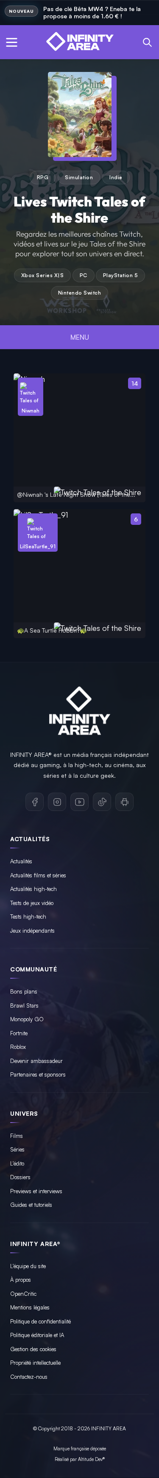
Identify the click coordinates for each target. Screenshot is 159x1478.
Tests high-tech (28, 916)
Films (16, 1135)
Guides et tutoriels (31, 1204)
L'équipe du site (28, 1266)
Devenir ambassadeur (36, 1060)
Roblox (18, 1046)
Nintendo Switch (79, 292)
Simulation (79, 177)
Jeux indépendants (32, 930)
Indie (116, 177)
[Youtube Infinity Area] (79, 802)
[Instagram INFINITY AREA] (57, 802)
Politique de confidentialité (40, 1321)
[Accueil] (79, 42)
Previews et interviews (36, 1191)
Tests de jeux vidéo (31, 902)
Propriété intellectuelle (35, 1362)
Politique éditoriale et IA (37, 1335)
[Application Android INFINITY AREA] (124, 802)
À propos (20, 1279)
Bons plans (23, 991)
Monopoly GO (27, 1019)
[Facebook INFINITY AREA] (34, 802)
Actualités (21, 861)
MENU (79, 337)
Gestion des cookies (33, 1349)
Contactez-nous (28, 1376)
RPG (43, 177)
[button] (11, 42)
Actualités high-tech (33, 888)
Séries (17, 1149)
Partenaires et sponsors (38, 1074)
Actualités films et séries (38, 875)
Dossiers (20, 1177)
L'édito (17, 1163)
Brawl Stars (24, 1005)
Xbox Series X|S (42, 275)
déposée (98, 1449)
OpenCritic (23, 1293)
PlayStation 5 (120, 275)
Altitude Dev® (91, 1459)
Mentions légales (30, 1307)
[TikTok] (102, 802)
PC (83, 275)
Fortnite (19, 1033)
